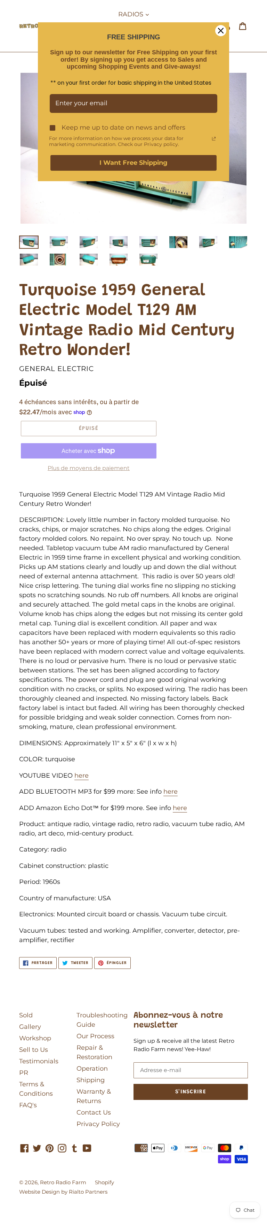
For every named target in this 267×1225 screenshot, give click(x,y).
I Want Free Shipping (133, 163)
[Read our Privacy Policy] (214, 138)
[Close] (220, 30)
